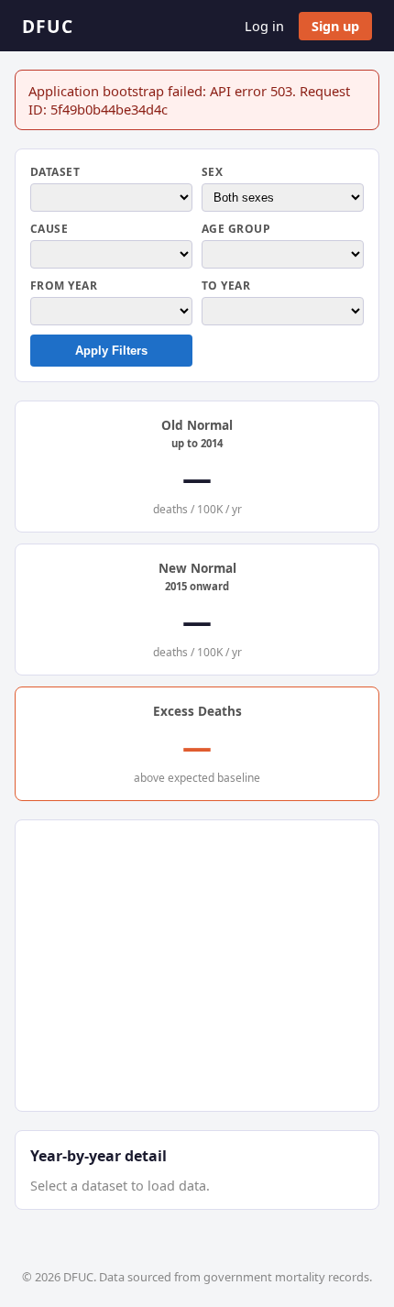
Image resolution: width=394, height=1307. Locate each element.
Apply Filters (111, 350)
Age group (236, 228)
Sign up (335, 26)
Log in (264, 26)
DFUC (47, 26)
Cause (49, 228)
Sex (212, 172)
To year (226, 285)
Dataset (55, 172)
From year (63, 285)
